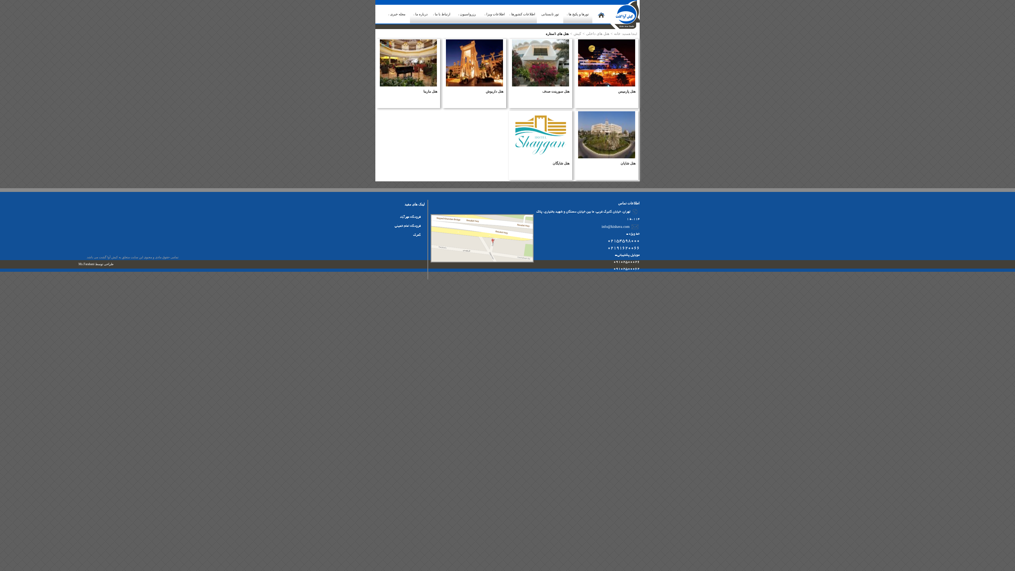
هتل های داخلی (597, 33)
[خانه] (601, 19)
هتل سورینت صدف (556, 91)
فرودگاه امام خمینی (408, 226)
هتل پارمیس (627, 91)
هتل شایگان (561, 163)
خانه (617, 33)
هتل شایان (628, 163)
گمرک (417, 235)
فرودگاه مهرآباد (410, 217)
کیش (577, 33)
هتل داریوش (495, 91)
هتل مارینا (430, 91)
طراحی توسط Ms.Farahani (96, 264)
